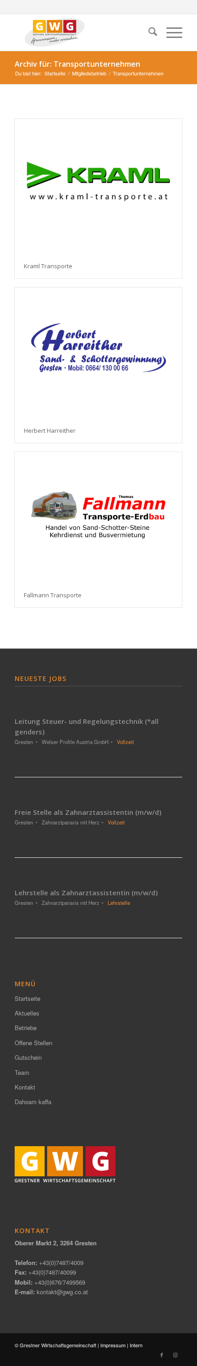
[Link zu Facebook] (162, 1354)
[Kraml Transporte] (98, 186)
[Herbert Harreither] (98, 352)
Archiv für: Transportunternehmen (77, 64)
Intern (136, 1345)
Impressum (113, 1345)
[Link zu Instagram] (175, 1354)
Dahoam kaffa (33, 1101)
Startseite (27, 998)
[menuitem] (148, 32)
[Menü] (169, 32)
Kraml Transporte (48, 266)
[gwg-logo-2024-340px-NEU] (81, 32)
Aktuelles (27, 1013)
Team (22, 1072)
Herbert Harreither (50, 430)
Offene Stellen (33, 1042)
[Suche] (148, 32)
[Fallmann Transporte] (98, 517)
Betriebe (26, 1027)
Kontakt (25, 1087)
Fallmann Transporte (53, 595)
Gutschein (28, 1057)
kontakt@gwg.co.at (62, 1291)
